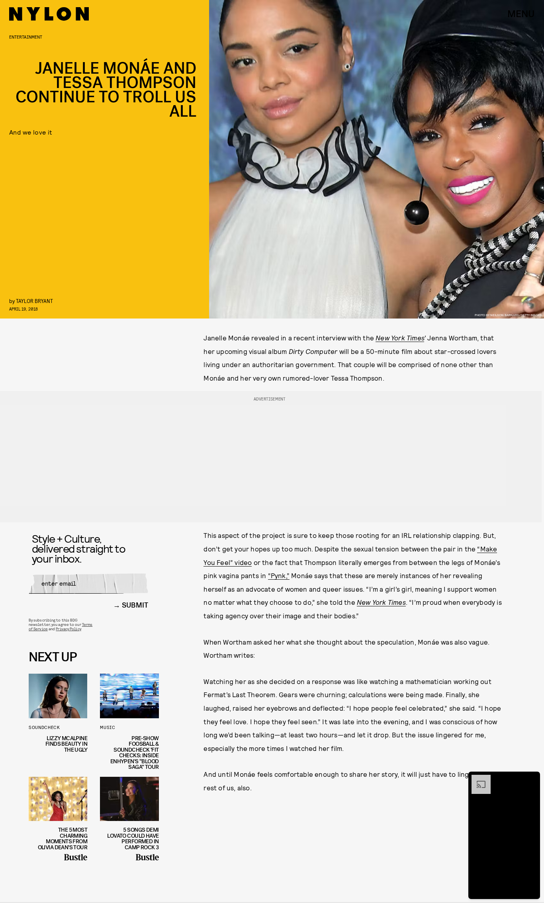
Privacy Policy (68, 628)
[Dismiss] (531, 779)
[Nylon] (49, 14)
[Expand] (477, 779)
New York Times (400, 338)
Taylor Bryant (34, 300)
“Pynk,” (279, 575)
